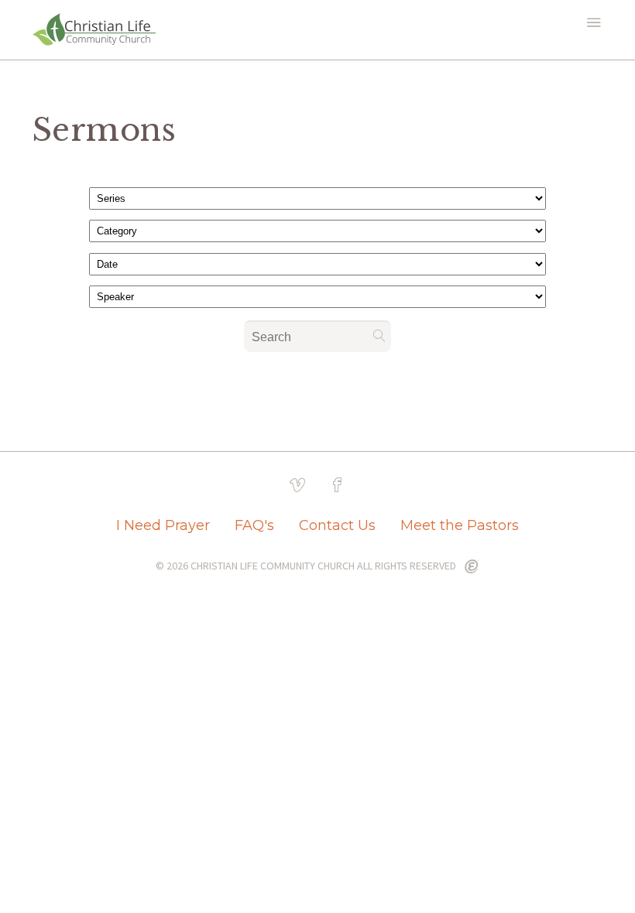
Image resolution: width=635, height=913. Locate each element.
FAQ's (254, 525)
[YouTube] (297, 485)
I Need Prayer (163, 525)
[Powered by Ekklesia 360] (472, 567)
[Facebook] (337, 485)
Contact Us (337, 525)
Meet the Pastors (459, 525)
